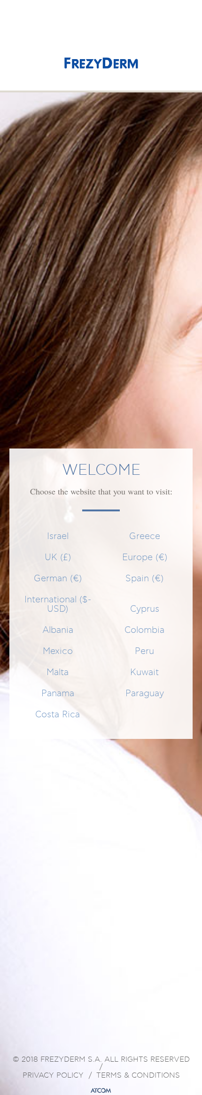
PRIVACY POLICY (53, 1076)
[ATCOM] (101, 1091)
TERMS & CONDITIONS (138, 1076)
